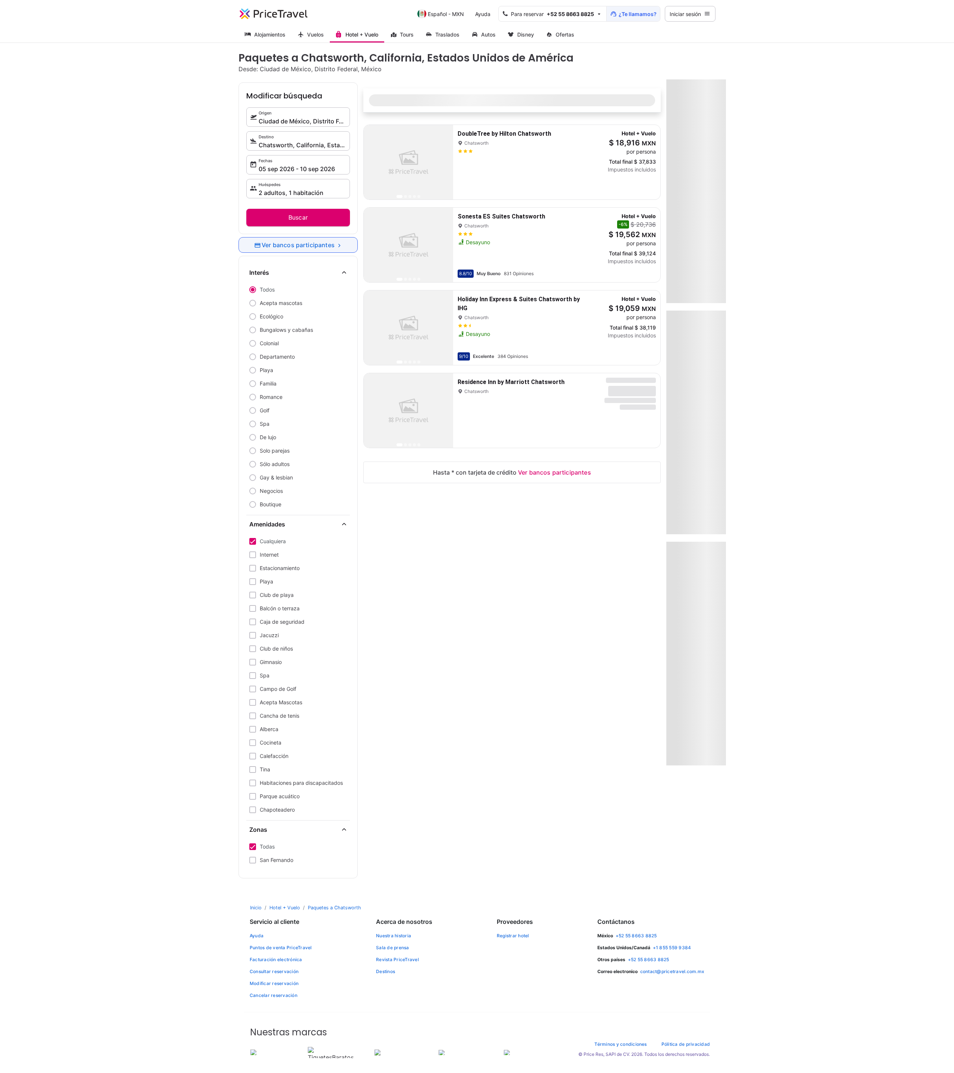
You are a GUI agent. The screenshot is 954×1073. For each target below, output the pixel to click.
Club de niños (276, 648)
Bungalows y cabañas (286, 330)
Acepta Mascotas (281, 702)
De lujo (268, 437)
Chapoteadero (277, 809)
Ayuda (482, 14)
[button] (552, 13)
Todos (267, 289)
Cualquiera (273, 541)
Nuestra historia (393, 935)
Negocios (271, 491)
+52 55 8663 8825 (636, 935)
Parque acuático (280, 796)
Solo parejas (275, 450)
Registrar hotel (513, 935)
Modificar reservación (274, 983)
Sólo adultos (275, 464)
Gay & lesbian (276, 477)
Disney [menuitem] (525, 34)
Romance (271, 397)
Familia (268, 383)
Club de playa (277, 595)
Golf (264, 410)
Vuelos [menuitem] (315, 34)
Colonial (269, 343)
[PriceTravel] (273, 14)
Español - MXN (446, 14)
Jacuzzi (269, 635)
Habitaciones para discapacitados (301, 783)
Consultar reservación (274, 971)
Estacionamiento (280, 568)
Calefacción (274, 756)
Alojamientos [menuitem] (269, 34)
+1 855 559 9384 (672, 947)
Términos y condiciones (620, 1044)
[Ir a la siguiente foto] (441, 162)
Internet (269, 554)
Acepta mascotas (281, 303)
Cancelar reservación (273, 995)
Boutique (270, 504)
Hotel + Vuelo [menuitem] (361, 34)
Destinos (385, 971)
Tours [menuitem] (407, 34)
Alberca (269, 729)
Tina (265, 769)
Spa (264, 424)
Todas (267, 846)
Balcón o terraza (280, 608)
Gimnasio (271, 662)
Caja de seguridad (282, 622)
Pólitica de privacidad (685, 1044)
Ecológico (271, 316)
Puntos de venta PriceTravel (281, 947)
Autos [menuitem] (488, 34)
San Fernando (276, 860)
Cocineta (270, 742)
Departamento (277, 356)
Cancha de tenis (279, 715)
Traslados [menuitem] (447, 34)
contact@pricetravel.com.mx (672, 971)
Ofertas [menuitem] (565, 34)
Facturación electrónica (276, 959)
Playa (266, 370)
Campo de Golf (278, 689)
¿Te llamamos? (638, 14)
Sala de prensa (392, 947)
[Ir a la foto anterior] (376, 162)
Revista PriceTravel (397, 959)
